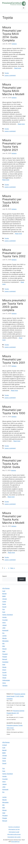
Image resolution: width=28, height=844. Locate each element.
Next (12, 568)
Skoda (4, 667)
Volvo (4, 683)
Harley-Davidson (7, 614)
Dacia (4, 604)
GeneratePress (15, 841)
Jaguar (4, 625)
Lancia (4, 635)
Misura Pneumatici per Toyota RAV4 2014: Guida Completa (11, 34)
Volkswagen (6, 680)
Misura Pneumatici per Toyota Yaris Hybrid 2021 (11, 145)
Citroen (4, 599)
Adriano (14, 44)
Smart (4, 670)
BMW (4, 596)
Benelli (4, 593)
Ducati (4, 607)
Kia (3, 633)
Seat (3, 664)
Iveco (4, 622)
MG (3, 643)
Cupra (4, 601)
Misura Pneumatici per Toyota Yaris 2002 (13, 253)
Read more (17, 68)
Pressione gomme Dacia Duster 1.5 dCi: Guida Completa (16, 696)
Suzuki (4, 672)
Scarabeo (5, 662)
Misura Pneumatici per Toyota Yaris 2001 (13, 359)
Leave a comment (10, 75)
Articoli (4, 745)
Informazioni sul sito (14, 829)
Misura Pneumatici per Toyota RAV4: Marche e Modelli (13, 89)
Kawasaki (5, 630)
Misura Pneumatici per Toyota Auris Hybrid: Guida (11, 462)
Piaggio (4, 656)
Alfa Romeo (6, 588)
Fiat (3, 609)
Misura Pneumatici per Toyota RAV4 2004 (11, 200)
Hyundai (5, 620)
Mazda (4, 638)
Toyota (6, 73)
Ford (3, 612)
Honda (4, 617)
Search (4, 576)
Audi (3, 591)
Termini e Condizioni (14, 827)
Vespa (4, 677)
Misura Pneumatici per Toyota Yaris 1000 (13, 410)
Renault (4, 659)
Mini (3, 646)
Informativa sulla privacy (14, 834)
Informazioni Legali (14, 832)
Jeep (3, 628)
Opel (3, 651)
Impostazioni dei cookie (14, 837)
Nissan (4, 649)
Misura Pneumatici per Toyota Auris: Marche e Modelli (13, 517)
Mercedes (5, 641)
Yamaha (4, 685)
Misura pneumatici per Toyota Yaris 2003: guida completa (14, 305)
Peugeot (5, 654)
